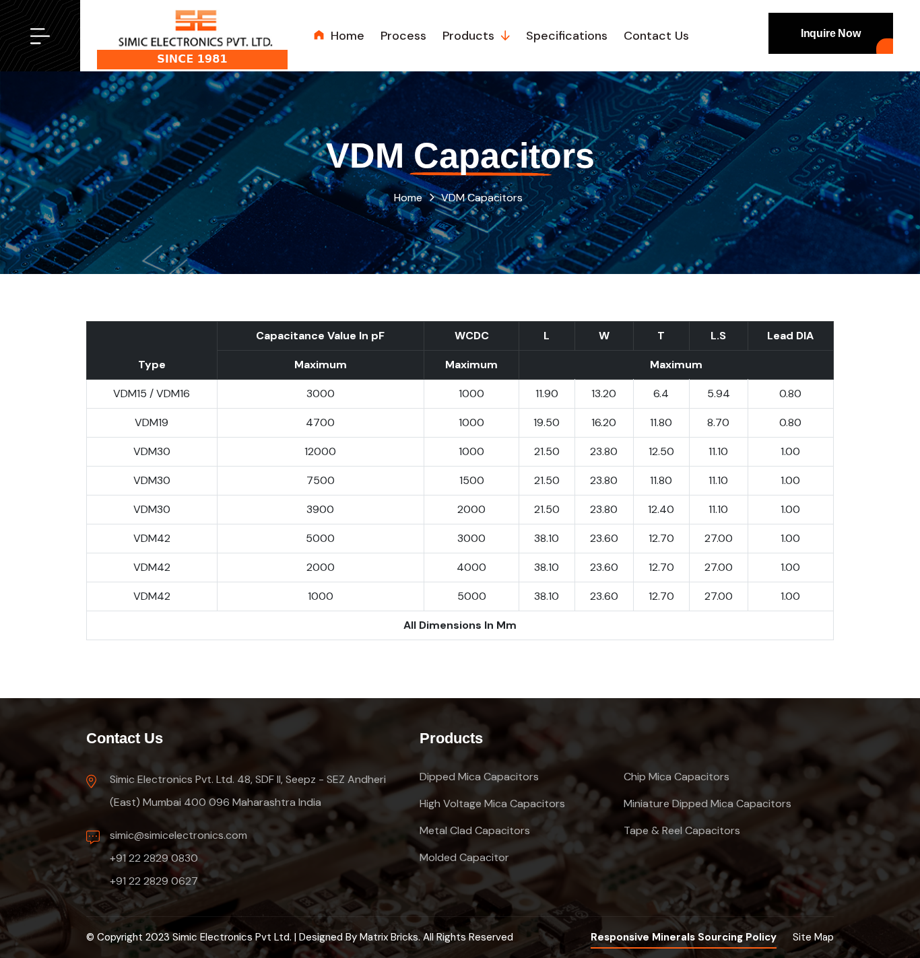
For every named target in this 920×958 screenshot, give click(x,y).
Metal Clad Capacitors (475, 830)
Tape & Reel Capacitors (682, 830)
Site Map (813, 937)
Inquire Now (831, 33)
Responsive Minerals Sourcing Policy (684, 937)
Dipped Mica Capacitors (479, 776)
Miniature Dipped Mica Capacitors (707, 803)
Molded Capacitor (464, 857)
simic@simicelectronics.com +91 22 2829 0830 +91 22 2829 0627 (178, 858)
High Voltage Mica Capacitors (492, 803)
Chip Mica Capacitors (676, 776)
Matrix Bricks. (390, 937)
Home (408, 198)
